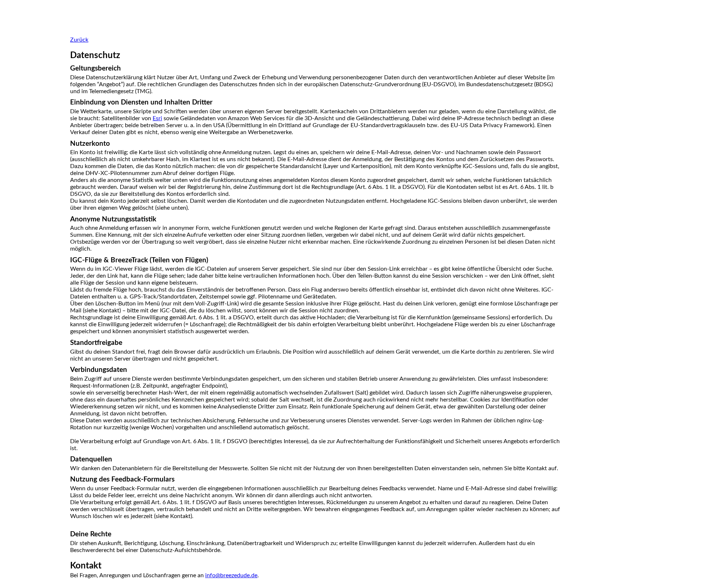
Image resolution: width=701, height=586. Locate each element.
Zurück (79, 40)
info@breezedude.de (231, 575)
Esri (157, 118)
